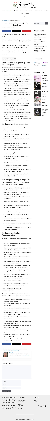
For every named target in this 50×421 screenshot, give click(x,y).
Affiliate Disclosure (30, 416)
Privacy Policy (19, 416)
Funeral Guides (37, 10)
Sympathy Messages (6, 20)
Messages (9, 10)
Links (35, 402)
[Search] (46, 23)
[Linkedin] (2, 359)
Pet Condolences (21, 402)
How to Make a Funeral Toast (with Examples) (11, 350)
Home (3, 10)
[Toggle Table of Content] (14, 59)
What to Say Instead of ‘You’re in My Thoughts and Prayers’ (44, 86)
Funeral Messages (21, 401)
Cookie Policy (24, 416)
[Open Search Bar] (25, 16)
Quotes (16, 10)
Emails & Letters (23, 10)
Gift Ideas (46, 10)
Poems (30, 10)
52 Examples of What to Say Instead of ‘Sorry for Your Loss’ (45, 112)
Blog (22, 13)
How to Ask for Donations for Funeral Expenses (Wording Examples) (39, 43)
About (26, 13)
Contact (35, 401)
